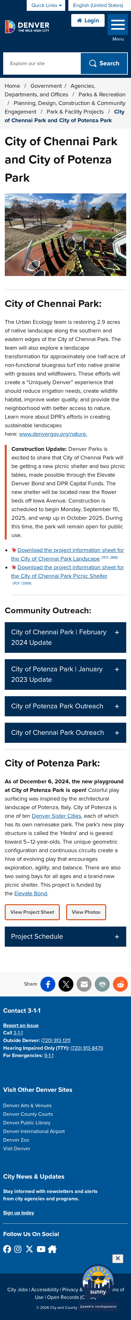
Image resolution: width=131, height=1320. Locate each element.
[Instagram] (18, 1249)
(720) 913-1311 (55, 1040)
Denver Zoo (16, 1140)
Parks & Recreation (102, 94)
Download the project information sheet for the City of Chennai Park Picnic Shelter (67, 574)
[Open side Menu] (117, 26)
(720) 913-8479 (87, 1048)
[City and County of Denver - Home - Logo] (27, 26)
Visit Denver (16, 1149)
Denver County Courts (28, 1114)
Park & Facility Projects (76, 111)
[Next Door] (51, 1249)
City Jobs (17, 1290)
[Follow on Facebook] (6, 1249)
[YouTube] (40, 1249)
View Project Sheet (32, 912)
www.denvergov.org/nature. (53, 433)
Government (46, 85)
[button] (65, 637)
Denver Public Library (27, 1123)
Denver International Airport (34, 1131)
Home (12, 85)
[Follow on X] (29, 1249)
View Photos (86, 912)
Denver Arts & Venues (27, 1105)
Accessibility (45, 1290)
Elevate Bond (30, 893)
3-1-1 (18, 1033)
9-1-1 (48, 1055)
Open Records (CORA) (71, 1297)
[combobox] (99, 5)
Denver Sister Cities (56, 815)
